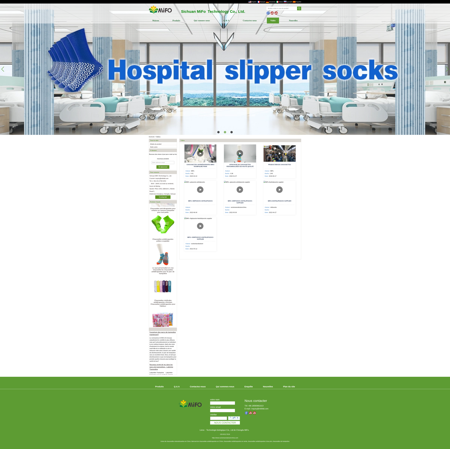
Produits (176, 20)
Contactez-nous (250, 20)
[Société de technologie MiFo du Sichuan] (268, 13)
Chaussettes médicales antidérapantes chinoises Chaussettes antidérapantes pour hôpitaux (163, 289)
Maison (155, 20)
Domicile (151, 137)
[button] (218, 132)
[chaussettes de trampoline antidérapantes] (272, 13)
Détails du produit (155, 144)
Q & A (226, 20)
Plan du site (289, 386)
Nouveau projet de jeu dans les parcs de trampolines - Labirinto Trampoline (161, 353)
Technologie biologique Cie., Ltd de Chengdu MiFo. (227, 430)
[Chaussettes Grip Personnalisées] (225, 68)
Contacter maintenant (163, 197)
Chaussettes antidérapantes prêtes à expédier (162, 226)
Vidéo (273, 20)
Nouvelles (293, 20)
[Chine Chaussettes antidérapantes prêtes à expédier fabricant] (163, 212)
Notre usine (154, 147)
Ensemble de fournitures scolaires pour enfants (163, 320)
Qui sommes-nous (202, 20)
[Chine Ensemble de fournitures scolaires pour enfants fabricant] (163, 306)
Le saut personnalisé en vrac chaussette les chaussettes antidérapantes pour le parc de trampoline (163, 257)
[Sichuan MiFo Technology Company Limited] (160, 14)
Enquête (248, 386)
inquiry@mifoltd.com (259, 409)
